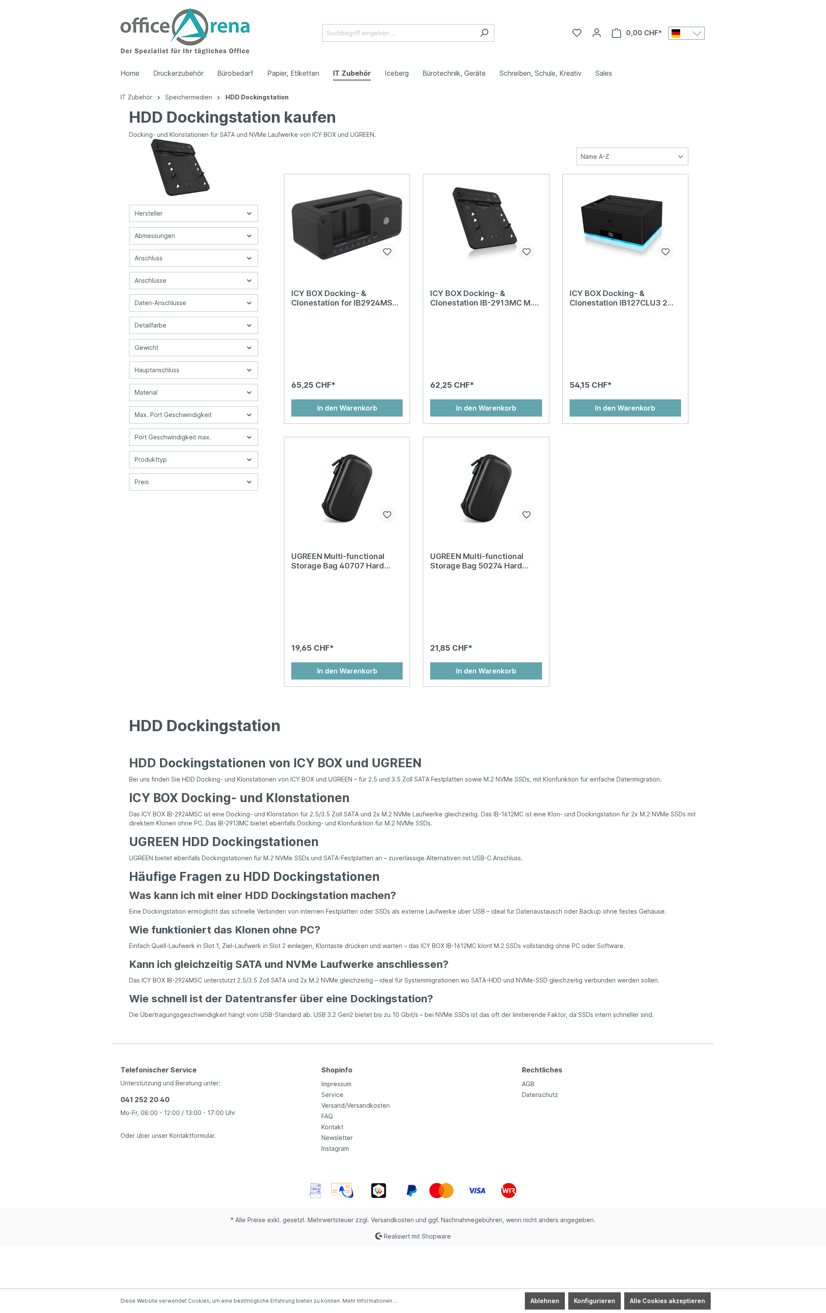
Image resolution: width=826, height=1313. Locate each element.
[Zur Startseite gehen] (185, 31)
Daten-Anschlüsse (160, 302)
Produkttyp (151, 459)
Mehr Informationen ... (370, 1301)
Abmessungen (155, 235)
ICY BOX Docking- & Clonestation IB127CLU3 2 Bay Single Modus (618, 298)
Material (146, 392)
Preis (142, 481)
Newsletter (337, 1137)
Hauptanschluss (157, 370)
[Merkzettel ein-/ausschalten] (387, 251)
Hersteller (149, 213)
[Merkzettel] (577, 33)
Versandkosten (392, 1219)
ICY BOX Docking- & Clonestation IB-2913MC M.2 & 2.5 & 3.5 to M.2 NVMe (483, 298)
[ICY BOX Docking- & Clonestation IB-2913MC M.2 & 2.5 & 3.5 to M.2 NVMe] (486, 224)
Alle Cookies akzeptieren (667, 1300)
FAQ (327, 1116)
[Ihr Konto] (597, 33)
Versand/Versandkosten (355, 1105)
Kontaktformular (192, 1135)
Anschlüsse (150, 280)
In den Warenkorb (347, 408)
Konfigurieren (594, 1300)
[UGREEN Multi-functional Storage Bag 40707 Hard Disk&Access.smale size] (347, 487)
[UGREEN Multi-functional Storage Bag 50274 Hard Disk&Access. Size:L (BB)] (486, 487)
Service (332, 1094)
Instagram (335, 1148)
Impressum (336, 1083)
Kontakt (332, 1127)
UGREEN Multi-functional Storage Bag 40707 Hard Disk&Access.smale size (338, 561)
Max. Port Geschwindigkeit (173, 414)
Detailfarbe (150, 325)
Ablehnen (544, 1300)
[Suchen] (484, 33)
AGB (528, 1083)
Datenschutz (540, 1094)
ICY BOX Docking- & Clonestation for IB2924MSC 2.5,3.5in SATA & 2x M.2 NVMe (344, 298)
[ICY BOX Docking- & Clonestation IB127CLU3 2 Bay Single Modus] (625, 224)
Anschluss (149, 258)
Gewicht (146, 347)
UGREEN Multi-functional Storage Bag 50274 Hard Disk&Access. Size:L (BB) (477, 561)
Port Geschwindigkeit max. (173, 437)
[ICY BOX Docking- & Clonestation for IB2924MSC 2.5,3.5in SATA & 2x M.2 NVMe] (347, 224)
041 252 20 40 (145, 1099)
